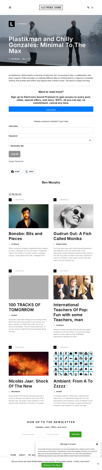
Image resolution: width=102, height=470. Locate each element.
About (22, 455)
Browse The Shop (52, 465)
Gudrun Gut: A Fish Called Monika (72, 236)
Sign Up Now (51, 110)
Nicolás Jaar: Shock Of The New (28, 383)
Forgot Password (16, 161)
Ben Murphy (15, 59)
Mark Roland (15, 391)
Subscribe (75, 434)
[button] (97, 444)
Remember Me (17, 146)
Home (13, 455)
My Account (34, 455)
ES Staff (14, 315)
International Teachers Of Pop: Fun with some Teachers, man (70, 312)
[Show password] (90, 140)
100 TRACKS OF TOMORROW (25, 307)
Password (13, 136)
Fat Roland (15, 244)
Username (13, 126)
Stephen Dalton (61, 244)
